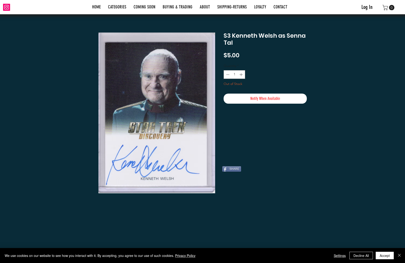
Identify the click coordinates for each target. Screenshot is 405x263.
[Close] (399, 255)
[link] (389, 7)
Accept (385, 255)
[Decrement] (227, 74)
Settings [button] (340, 255)
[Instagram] (6, 7)
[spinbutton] (234, 74)
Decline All (361, 255)
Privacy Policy (185, 255)
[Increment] (241, 74)
